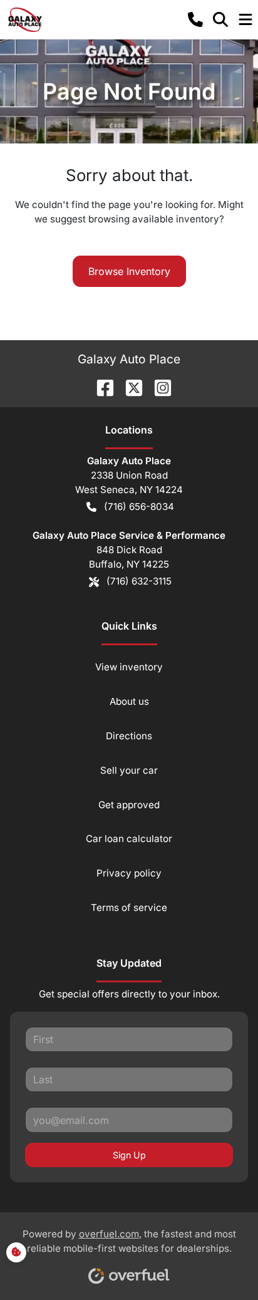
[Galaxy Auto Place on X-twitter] (129, 386)
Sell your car (129, 770)
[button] (195, 19)
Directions (129, 736)
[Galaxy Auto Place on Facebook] (100, 386)
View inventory (129, 667)
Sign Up (129, 1155)
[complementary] (220, 1262)
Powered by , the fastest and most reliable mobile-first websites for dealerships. (129, 1241)
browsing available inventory (153, 219)
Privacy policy (129, 873)
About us (129, 701)
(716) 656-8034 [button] (139, 506)
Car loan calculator (129, 839)
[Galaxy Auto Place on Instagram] (157, 386)
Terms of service (129, 907)
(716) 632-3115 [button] (139, 581)
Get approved (129, 805)
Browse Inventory (129, 271)
